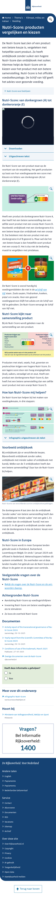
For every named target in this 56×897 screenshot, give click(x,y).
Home (8, 17)
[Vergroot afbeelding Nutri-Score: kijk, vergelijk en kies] (51, 409)
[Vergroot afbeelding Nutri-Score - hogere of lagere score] (51, 335)
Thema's (18, 17)
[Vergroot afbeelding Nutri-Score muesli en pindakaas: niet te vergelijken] (51, 258)
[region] (28, 126)
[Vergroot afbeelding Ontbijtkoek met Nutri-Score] (51, 479)
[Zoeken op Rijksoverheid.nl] (50, 19)
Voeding (16, 21)
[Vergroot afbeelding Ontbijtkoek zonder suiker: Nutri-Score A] (51, 189)
